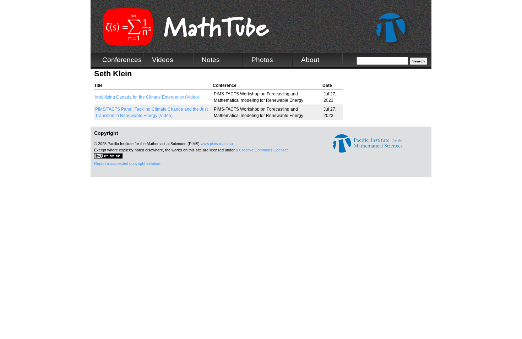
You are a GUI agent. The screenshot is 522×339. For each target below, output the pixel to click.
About (310, 59)
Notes (211, 59)
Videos (162, 59)
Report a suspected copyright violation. (127, 163)
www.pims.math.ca (217, 143)
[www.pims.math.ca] (367, 151)
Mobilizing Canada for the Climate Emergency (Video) (147, 97)
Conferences (122, 59)
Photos (262, 59)
